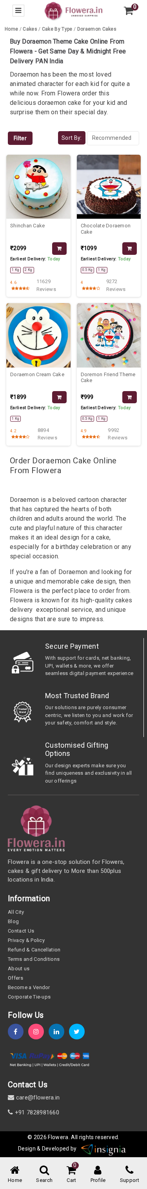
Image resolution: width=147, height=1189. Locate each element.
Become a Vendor (29, 987)
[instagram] (38, 1031)
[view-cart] (128, 10)
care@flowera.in (37, 1097)
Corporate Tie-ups (29, 997)
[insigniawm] (103, 1148)
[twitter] (79, 1031)
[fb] (18, 1031)
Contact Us (21, 931)
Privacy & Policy (26, 940)
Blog (13, 921)
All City (16, 912)
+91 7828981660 (36, 1112)
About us (19, 968)
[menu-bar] (18, 10)
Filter (20, 138)
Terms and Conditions (34, 959)
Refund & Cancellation (34, 950)
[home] (73, 10)
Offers (15, 978)
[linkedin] (59, 1031)
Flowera (58, 1137)
